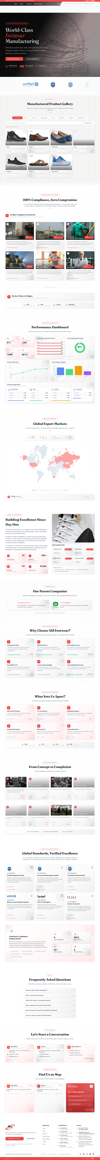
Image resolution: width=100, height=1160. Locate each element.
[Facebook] (87, 0)
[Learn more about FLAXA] (59, 84)
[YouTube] (94, 0)
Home (6, 10)
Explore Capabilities (32, 59)
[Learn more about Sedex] (85, 84)
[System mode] (9, 1158)
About (12, 10)
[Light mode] (7, 1158)
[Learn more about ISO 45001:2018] (38, 85)
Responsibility (39, 10)
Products (19, 10)
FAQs (44, 1144)
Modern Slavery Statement (65, 1154)
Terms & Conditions (53, 1154)
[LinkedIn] (91, 0)
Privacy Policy (44, 1154)
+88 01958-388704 (27, 6)
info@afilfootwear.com (44, 6)
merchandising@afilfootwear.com (86, 1133)
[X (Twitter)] (89, 0)
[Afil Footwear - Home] (10, 5)
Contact (49, 10)
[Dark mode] (11, 1158)
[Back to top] (83, 1159)
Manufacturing (28, 10)
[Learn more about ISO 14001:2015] (21, 85)
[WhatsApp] (85, 0)
